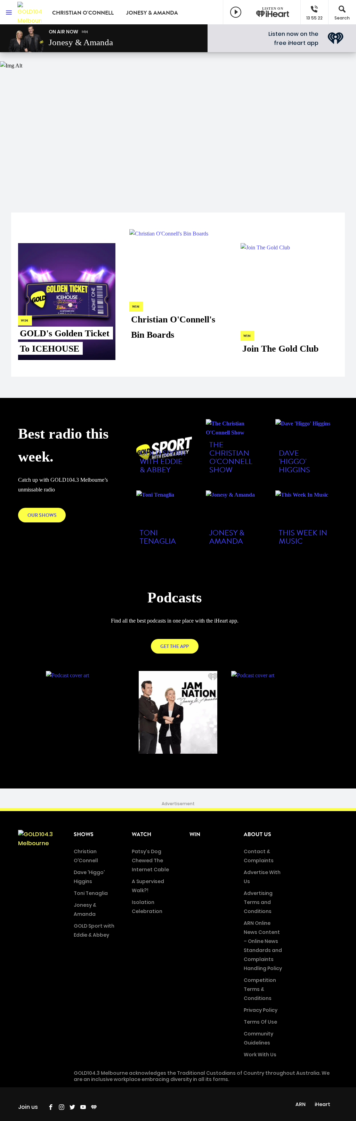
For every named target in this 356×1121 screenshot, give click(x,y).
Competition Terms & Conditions (260, 989)
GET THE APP (174, 646)
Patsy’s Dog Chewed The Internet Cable (150, 860)
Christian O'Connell (83, 13)
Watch (141, 834)
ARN (301, 1104)
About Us (257, 834)
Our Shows (42, 515)
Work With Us (260, 1054)
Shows (84, 834)
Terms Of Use (260, 1021)
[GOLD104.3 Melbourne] (29, 12)
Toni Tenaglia (91, 893)
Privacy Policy (260, 1010)
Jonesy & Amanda (152, 13)
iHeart (322, 1104)
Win (194, 834)
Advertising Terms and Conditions (258, 902)
